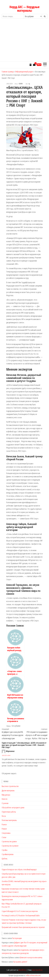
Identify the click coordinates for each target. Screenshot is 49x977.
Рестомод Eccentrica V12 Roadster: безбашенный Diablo (21, 915)
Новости (4, 799)
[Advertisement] (24, 42)
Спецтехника (6, 833)
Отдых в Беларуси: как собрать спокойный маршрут (19, 869)
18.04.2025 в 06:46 (6, 755)
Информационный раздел (24, 71)
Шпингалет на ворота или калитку (31, 957)
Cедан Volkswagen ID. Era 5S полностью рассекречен (20, 911)
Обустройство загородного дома (13, 807)
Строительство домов (9, 841)
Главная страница (8, 71)
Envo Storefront (37, 970)
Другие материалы (8, 790)
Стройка (4, 850)
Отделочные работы (9, 811)
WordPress (22, 970)
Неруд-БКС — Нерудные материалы (24, 9)
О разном (5, 803)
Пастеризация (17, 938)
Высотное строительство (10, 786)
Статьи (4, 837)
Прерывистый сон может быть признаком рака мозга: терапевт (23, 927)
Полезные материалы (9, 820)
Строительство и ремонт (10, 845)
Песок (4, 816)
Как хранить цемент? (20, 961)
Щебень (4, 858)
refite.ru (28, 975)
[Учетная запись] (30, 64)
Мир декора (6, 794)
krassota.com (36, 975)
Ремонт (4, 828)
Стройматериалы (7, 854)
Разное (4, 824)
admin (21, 84)
